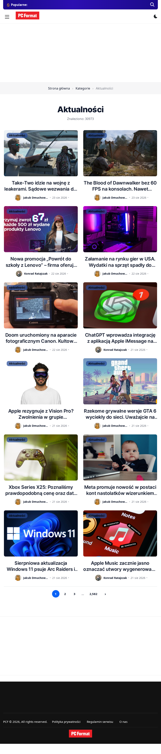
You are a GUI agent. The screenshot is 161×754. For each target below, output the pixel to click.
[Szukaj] (152, 4)
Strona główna (59, 88)
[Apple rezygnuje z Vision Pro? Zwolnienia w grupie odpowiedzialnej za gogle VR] (41, 381)
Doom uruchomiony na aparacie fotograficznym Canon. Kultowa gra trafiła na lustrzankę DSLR (41, 338)
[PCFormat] (80, 734)
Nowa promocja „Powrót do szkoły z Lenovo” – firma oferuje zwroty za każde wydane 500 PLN (41, 262)
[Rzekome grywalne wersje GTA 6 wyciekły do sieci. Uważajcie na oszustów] (120, 381)
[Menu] (7, 17)
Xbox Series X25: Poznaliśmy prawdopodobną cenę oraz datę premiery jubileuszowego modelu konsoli (41, 490)
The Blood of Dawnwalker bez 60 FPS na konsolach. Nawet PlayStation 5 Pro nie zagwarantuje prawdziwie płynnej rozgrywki (120, 186)
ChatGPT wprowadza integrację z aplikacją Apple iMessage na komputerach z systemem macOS (120, 338)
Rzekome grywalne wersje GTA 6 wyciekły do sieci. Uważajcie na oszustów (120, 414)
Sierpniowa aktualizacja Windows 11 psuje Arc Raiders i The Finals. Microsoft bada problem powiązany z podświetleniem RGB (41, 566)
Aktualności (17, 135)
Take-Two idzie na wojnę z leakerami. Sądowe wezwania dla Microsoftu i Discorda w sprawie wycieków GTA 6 (40, 186)
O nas (123, 722)
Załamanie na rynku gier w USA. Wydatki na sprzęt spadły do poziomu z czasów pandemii (120, 262)
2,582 (93, 594)
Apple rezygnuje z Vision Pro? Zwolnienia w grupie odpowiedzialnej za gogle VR (41, 414)
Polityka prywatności (66, 722)
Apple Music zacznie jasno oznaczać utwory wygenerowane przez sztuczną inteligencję (120, 566)
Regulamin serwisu (100, 722)
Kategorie (83, 88)
